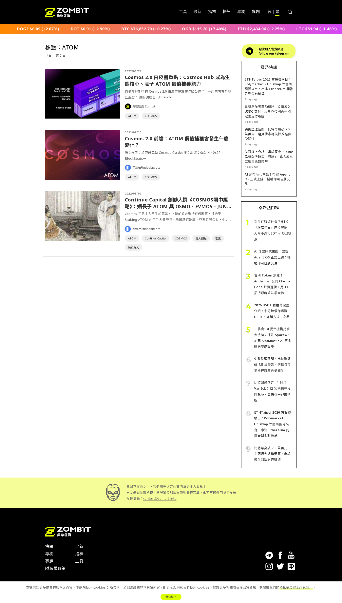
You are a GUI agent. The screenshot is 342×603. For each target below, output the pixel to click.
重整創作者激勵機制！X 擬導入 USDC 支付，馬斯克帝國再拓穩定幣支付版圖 (268, 111)
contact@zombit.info (159, 498)
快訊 (227, 12)
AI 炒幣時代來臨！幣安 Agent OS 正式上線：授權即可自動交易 (267, 179)
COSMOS (151, 116)
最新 (197, 12)
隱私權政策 (55, 568)
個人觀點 (201, 238)
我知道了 (171, 597)
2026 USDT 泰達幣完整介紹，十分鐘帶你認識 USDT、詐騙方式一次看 (272, 311)
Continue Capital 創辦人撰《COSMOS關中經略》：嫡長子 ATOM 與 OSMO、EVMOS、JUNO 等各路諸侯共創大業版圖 (178, 206)
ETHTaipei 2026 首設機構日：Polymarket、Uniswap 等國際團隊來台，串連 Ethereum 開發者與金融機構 (272, 424)
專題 (256, 12)
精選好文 (133, 247)
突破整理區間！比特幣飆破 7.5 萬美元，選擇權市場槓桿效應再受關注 (268, 134)
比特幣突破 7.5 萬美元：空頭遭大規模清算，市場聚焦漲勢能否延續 (272, 454)
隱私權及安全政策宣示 (296, 587)
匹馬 (218, 238)
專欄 (241, 12)
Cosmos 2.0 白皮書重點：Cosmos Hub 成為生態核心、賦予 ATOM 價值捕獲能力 (177, 80)
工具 (183, 12)
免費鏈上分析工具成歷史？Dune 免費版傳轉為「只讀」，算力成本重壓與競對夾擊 (269, 156)
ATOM (132, 116)
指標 (212, 12)
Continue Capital (155, 238)
